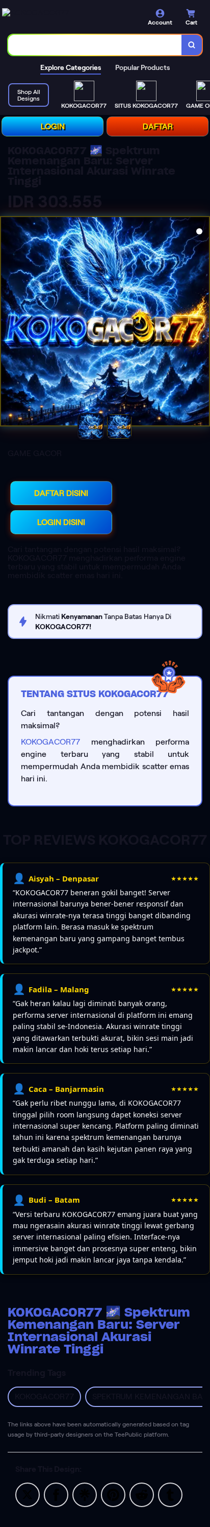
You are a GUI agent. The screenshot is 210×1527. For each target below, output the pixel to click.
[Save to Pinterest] (113, 1494)
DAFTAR (158, 126)
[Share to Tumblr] (170, 1494)
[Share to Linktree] (84, 1494)
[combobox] (95, 45)
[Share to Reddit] (141, 1494)
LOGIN (53, 126)
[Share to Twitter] (27, 1494)
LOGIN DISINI (61, 522)
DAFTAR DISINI (61, 493)
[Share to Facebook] (56, 1494)
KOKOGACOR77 (50, 741)
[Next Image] (201, 323)
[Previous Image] (9, 323)
